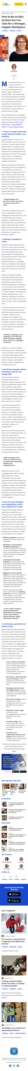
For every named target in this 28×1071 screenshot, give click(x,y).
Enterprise (23, 1058)
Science (19, 989)
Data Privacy (19, 1060)
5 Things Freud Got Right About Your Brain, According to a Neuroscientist (13, 983)
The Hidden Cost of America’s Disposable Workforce (14, 1029)
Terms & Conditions (11, 1060)
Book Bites (5, 30)
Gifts (11, 1058)
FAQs (19, 1058)
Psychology (12, 989)
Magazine (4, 12)
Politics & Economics (20, 1033)
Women (19, 30)
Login (24, 1060)
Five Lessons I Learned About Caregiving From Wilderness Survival (13, 941)
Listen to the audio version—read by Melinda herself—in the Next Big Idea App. (13, 124)
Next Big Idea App (5, 1058)
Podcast (15, 1058)
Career (11, 1033)
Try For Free (19, 4)
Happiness (12, 30)
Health (20, 946)
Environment (13, 946)
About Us (4, 1060)
